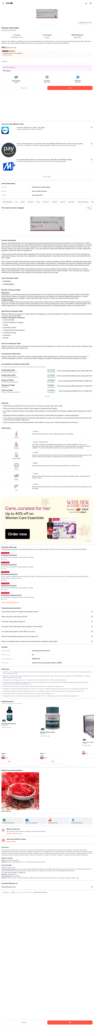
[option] (7, 201)
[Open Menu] (3, 3)
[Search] (86, 3)
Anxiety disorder (8, 284)
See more (4, 559)
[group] (47, 12)
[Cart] (90, 3)
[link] (9, 3)
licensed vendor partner (9, 869)
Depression (7, 281)
